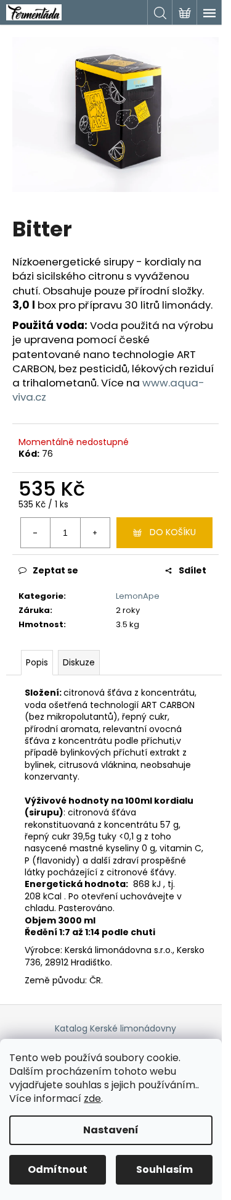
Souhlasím (164, 1169)
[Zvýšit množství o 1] (95, 533)
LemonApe (138, 596)
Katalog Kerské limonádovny (115, 1028)
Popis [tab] (37, 662)
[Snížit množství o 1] (36, 533)
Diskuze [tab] (79, 662)
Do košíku (173, 532)
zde (92, 1098)
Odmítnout (57, 1169)
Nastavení (111, 1130)
